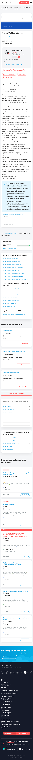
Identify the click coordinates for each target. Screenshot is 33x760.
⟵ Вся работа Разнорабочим (11, 15)
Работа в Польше (5, 705)
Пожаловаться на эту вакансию (10, 222)
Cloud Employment (17, 50)
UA (27, 672)
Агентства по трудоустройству (9, 690)
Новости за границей (6, 701)
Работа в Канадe (5, 717)
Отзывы (3, 681)
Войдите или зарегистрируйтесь (9, 233)
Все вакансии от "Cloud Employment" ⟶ (12, 214)
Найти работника (5, 695)
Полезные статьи (5, 699)
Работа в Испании (6, 712)
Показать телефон (14, 62)
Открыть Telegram (10, 656)
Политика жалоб (5, 726)
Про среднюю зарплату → (9, 248)
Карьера (3, 679)
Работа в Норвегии (6, 709)
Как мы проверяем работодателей (10, 721)
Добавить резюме (9, 733)
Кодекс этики (4, 727)
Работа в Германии (6, 707)
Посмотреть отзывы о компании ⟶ (13, 64)
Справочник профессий (7, 696)
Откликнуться (24, 343)
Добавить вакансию (23, 733)
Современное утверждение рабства (10, 724)
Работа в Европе (5, 704)
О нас (2, 677)
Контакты (3, 687)
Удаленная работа (6, 713)
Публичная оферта (6, 719)
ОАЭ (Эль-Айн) (8, 43)
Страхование (4, 682)
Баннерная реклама (6, 684)
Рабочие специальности (8, 36)
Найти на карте (5, 691)
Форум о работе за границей (8, 693)
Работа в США (5, 715)
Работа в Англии (5, 710)
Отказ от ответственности (8, 723)
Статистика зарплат (6, 698)
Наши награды (5, 685)
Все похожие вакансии (17, 393)
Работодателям (24, 2)
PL (30, 672)
